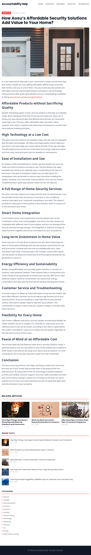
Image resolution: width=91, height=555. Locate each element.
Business (61, 4)
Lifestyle (71, 4)
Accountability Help (15, 4)
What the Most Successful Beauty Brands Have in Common (45, 421)
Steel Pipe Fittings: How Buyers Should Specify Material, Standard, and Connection (15, 422)
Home (40, 4)
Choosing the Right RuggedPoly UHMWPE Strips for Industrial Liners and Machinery (41, 479)
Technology (83, 4)
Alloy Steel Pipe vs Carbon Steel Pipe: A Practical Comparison (75, 421)
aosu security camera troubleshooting (26, 97)
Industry (50, 4)
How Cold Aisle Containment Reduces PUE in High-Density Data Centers (36, 469)
